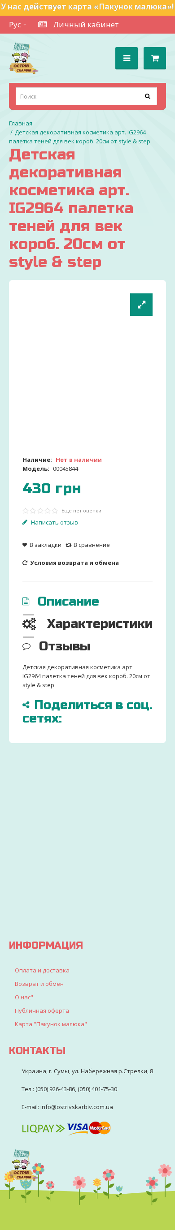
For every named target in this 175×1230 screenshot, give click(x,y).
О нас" (24, 997)
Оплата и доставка (42, 970)
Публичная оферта (42, 1010)
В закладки (45, 545)
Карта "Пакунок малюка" (51, 1024)
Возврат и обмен (39, 984)
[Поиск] (148, 96)
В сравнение (92, 545)
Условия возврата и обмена (74, 563)
